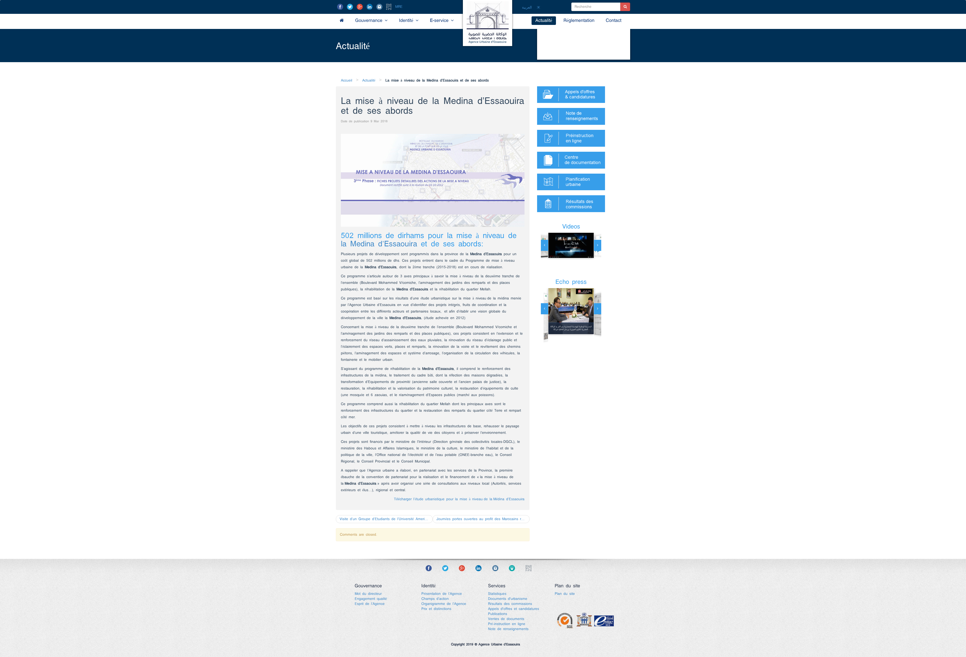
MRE (399, 7)
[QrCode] (389, 7)
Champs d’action (435, 599)
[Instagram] (380, 7)
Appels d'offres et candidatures (513, 609)
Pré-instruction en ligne (506, 624)
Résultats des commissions (510, 604)
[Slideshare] (516, 568)
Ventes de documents (506, 619)
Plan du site (565, 594)
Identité (407, 20)
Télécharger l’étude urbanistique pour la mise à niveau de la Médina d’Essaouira (459, 499)
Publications (497, 614)
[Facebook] (341, 7)
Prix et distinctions (436, 609)
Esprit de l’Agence (370, 604)
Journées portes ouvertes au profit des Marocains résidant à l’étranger (483, 519)
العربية (527, 8)
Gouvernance (370, 20)
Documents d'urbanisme (507, 599)
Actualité (543, 20)
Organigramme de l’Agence (443, 604)
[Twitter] (351, 7)
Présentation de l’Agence (441, 594)
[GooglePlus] (361, 7)
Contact (613, 20)
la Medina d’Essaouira (379, 244)
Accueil (346, 81)
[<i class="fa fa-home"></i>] (342, 20)
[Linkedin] (371, 7)
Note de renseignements (508, 629)
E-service (440, 20)
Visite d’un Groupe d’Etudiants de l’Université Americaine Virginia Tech (386, 519)
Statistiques (497, 594)
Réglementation (579, 20)
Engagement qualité (371, 599)
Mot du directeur (368, 594)
